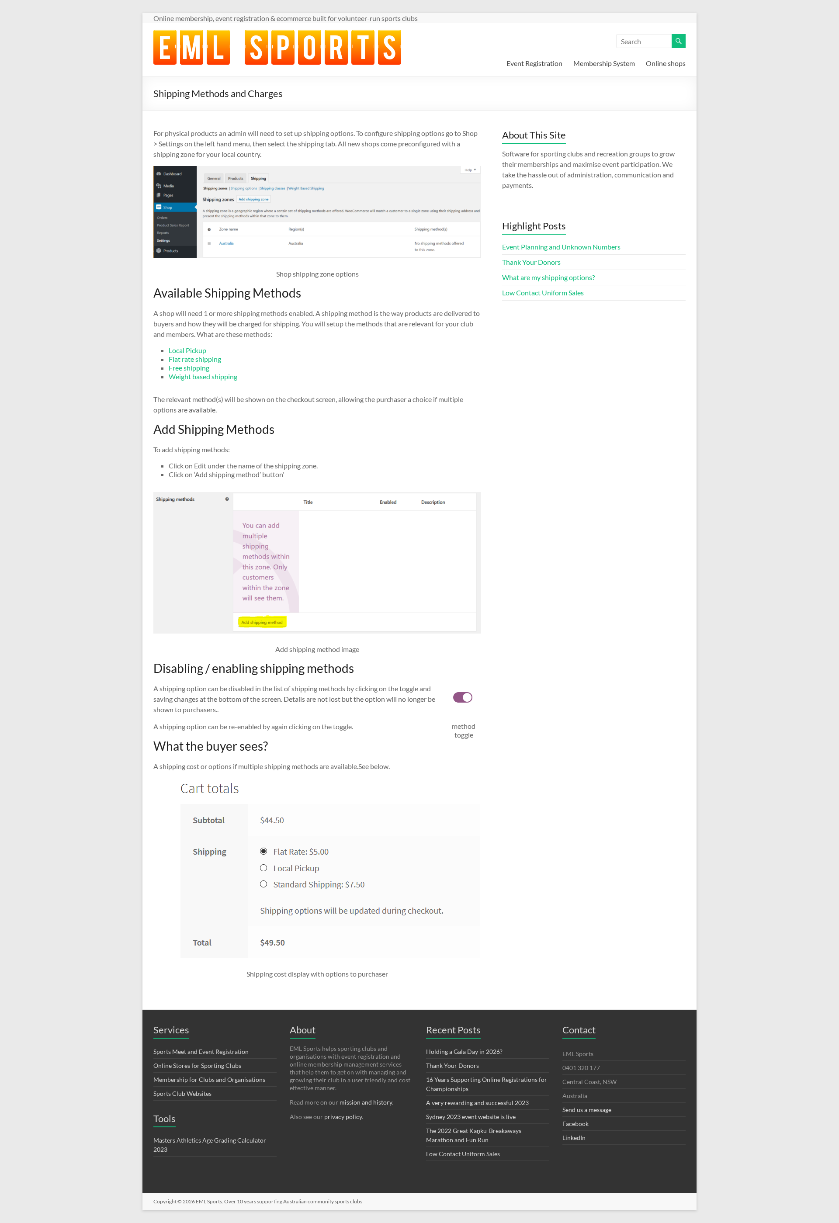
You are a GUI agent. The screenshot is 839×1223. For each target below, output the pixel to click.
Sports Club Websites (182, 1093)
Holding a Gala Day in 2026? (464, 1051)
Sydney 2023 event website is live (471, 1116)
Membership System (604, 63)
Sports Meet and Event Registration (201, 1051)
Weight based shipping (203, 376)
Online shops (666, 63)
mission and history (366, 1102)
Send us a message (586, 1109)
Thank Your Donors (531, 262)
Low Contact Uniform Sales (543, 292)
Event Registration (534, 63)
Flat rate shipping (195, 359)
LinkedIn (574, 1137)
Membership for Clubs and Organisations (209, 1079)
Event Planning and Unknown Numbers (561, 247)
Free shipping (189, 368)
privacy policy (343, 1116)
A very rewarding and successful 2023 (477, 1102)
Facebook (575, 1123)
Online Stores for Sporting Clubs (197, 1065)
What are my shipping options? (548, 277)
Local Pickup (187, 350)
